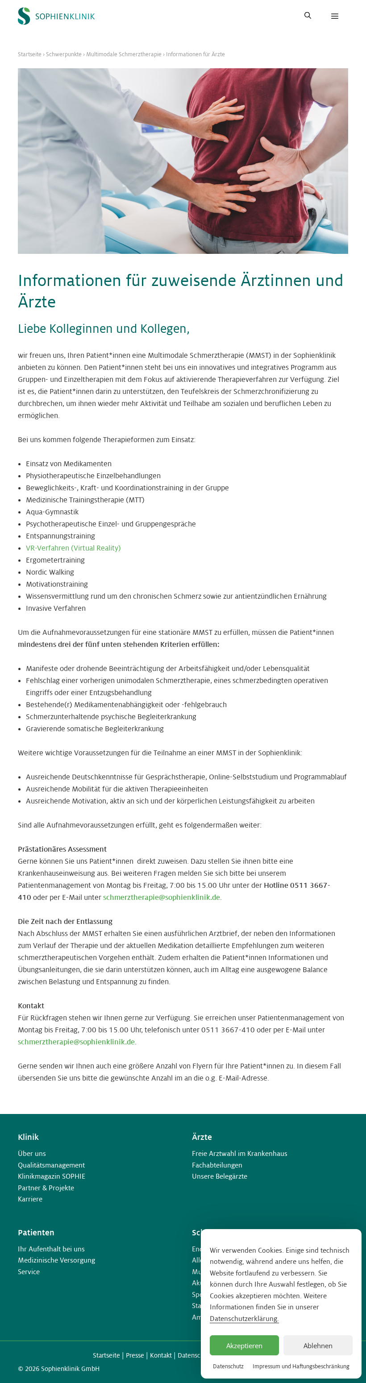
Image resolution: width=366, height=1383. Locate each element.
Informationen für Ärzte (195, 54)
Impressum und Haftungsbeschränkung (301, 1366)
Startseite (30, 54)
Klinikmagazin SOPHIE (51, 1176)
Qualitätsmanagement (51, 1165)
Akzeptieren (244, 1345)
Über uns (32, 1153)
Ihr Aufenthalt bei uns (51, 1249)
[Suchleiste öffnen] (308, 16)
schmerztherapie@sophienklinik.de (161, 897)
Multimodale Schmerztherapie (124, 54)
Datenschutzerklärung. (244, 1318)
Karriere (30, 1199)
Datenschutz (228, 1366)
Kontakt (161, 1355)
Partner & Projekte (46, 1188)
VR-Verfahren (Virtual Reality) (73, 548)
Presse (135, 1355)
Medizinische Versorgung (56, 1260)
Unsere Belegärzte (219, 1176)
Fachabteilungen (217, 1165)
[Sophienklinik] (56, 16)
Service (29, 1271)
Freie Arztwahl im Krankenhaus (239, 1153)
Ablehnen (318, 1345)
